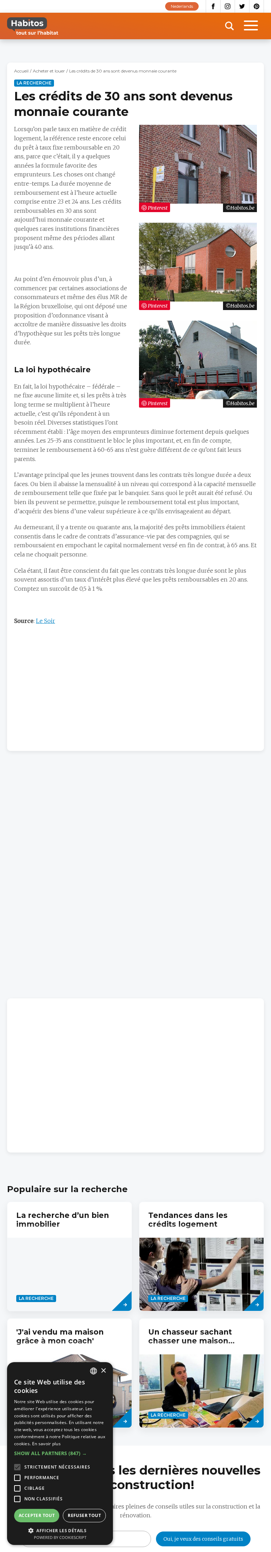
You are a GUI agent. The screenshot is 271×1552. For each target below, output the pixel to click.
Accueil (21, 71)
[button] (60, 1453)
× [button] (103, 1370)
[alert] (60, 1453)
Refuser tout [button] (84, 1515)
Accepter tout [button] (37, 1515)
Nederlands (182, 6)
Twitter (242, 6)
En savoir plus (46, 1444)
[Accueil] (32, 26)
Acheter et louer (49, 71)
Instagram (228, 6)
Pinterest (256, 6)
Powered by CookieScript (60, 1537)
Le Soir (45, 620)
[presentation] (69, 1256)
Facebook (213, 6)
